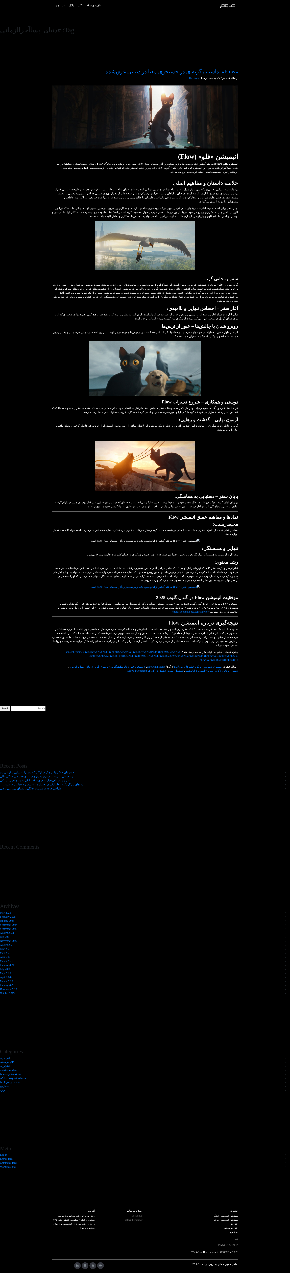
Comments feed (8, 1162)
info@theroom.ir (133, 1220)
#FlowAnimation (156, 666)
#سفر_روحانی (230, 670)
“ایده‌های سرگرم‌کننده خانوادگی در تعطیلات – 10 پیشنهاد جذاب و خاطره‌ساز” (42, 784)
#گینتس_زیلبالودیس (196, 670)
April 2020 (6, 977)
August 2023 (7, 932)
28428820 (137, 1216)
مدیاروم (4, 1086)
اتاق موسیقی (7, 1061)
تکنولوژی (5, 1065)
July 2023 (5, 936)
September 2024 (8, 924)
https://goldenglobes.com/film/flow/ (191, 611)
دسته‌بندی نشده (8, 1070)
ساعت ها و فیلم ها (10, 1074)
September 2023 (8, 928)
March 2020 (6, 981)
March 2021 (6, 961)
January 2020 (7, 985)
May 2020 (5, 973)
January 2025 (7, 920)
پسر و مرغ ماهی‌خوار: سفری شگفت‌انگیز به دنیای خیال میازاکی (35, 780)
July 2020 (5, 969)
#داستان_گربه (102, 666)
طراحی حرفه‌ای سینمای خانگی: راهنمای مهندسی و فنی (30, 788)
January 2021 (7, 965)
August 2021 (7, 944)
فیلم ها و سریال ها (183, 666)
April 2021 (6, 957)
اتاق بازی (5, 1057)
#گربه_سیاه (214, 670)
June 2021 (5, 949)
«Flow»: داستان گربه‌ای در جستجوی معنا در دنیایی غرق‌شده (172, 72)
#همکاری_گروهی (156, 670)
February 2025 (8, 916)
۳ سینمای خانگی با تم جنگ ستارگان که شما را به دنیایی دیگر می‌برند (37, 772)
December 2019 (8, 989)
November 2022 (8, 940)
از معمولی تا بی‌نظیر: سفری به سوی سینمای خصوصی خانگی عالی (37, 776)
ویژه (2, 1090)
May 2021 (5, 953)
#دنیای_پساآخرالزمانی (81, 666)
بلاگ (71, 5)
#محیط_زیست (175, 670)
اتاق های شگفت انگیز (90, 5)
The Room (194, 78)
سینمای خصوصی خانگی (208, 666)
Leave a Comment (137, 670)
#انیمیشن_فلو (138, 666)
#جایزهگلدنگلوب (120, 666)
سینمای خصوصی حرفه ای (224, 1220)
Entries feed (6, 1158)
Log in (3, 1154)
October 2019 (7, 993)
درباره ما (60, 5)
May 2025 (5, 912)
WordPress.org (8, 1166)
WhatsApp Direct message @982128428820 (214, 1252)
